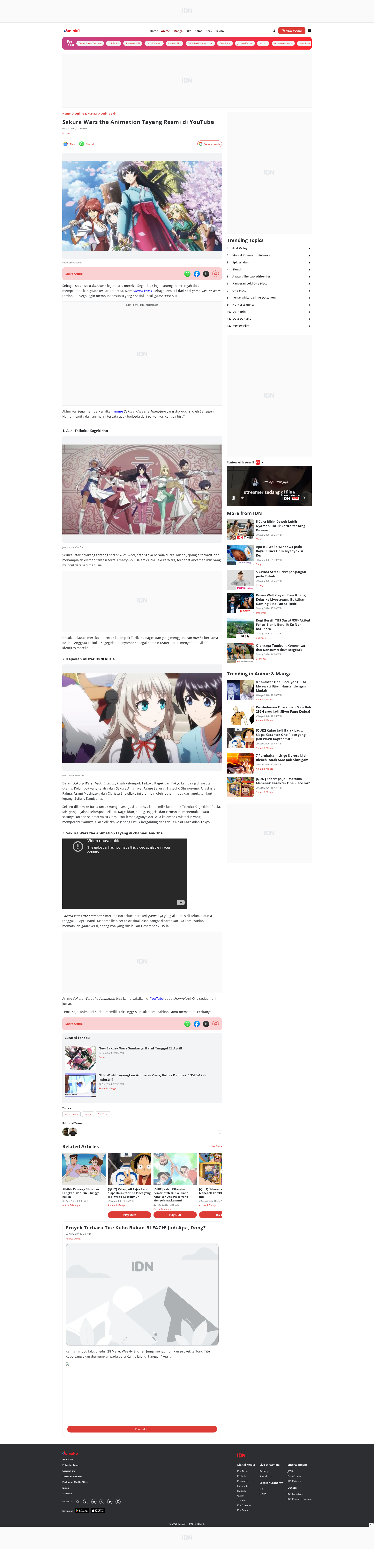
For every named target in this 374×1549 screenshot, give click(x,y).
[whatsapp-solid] (187, 274)
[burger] (309, 30)
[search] (273, 30)
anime (118, 411)
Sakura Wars (142, 291)
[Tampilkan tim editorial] (219, 1131)
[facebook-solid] (197, 274)
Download (67, 1511)
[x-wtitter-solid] (206, 274)
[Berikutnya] (222, 1171)
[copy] (215, 273)
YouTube (157, 998)
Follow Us (67, 1501)
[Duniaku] (71, 30)
